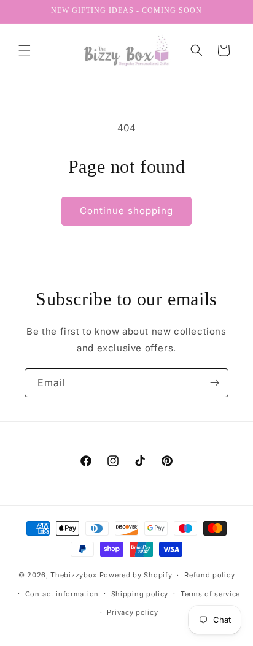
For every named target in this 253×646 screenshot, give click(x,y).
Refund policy (209, 575)
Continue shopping (126, 210)
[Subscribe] (214, 382)
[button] (24, 50)
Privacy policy (132, 612)
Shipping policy (140, 594)
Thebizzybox (73, 575)
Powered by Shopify (136, 575)
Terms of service (210, 594)
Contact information (62, 594)
